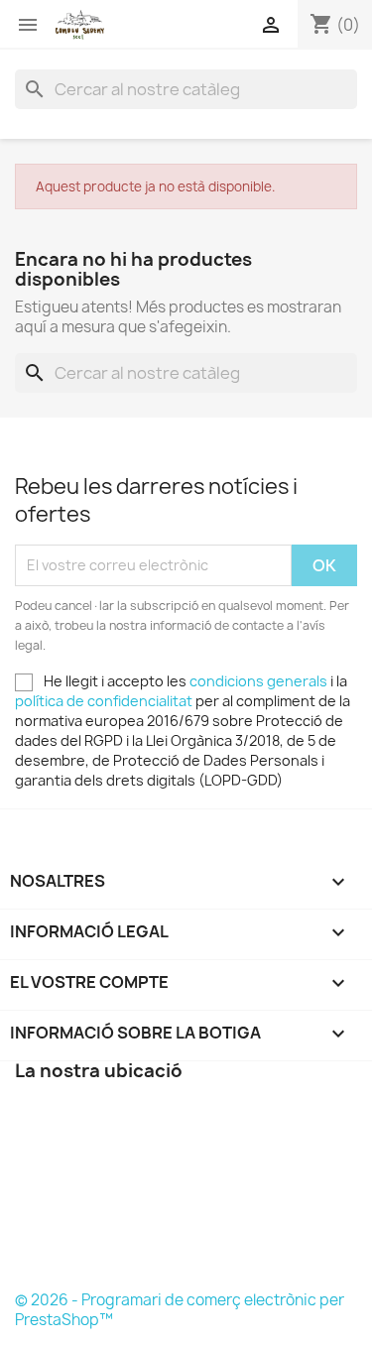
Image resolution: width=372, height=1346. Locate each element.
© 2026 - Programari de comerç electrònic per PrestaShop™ (179, 1309)
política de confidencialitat (103, 700)
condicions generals (258, 681)
